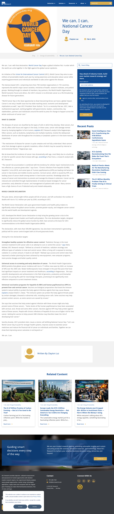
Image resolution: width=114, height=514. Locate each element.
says (63, 245)
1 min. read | (7, 405)
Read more (7, 424)
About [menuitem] (83, 3)
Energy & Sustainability (47, 56)
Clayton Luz (73, 39)
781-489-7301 (53, 480)
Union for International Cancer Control (30, 74)
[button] (110, 3)
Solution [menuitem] (61, 3)
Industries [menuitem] (50, 3)
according (42, 157)
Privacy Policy (37, 496)
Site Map (58, 488)
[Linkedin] (79, 481)
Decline (35, 506)
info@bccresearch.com (55, 482)
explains (37, 130)
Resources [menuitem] (72, 3)
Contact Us (100, 458)
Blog (33, 56)
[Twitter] (89, 481)
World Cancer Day (35, 65)
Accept (20, 506)
